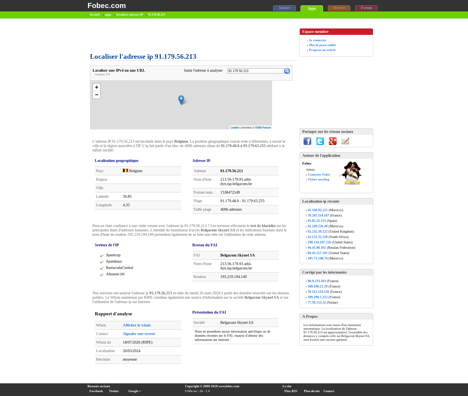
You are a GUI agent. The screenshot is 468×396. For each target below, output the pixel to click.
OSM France (263, 127)
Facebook (96, 391)
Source (284, 8)
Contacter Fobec (319, 174)
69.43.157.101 (318, 253)
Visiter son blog (318, 179)
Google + (134, 391)
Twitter (114, 391)
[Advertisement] (178, 36)
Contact (328, 391)
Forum (366, 8)
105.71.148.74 (318, 258)
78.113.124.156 (318, 292)
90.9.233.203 (317, 281)
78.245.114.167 (318, 215)
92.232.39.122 (318, 231)
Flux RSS (290, 391)
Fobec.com (107, 5)
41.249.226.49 (318, 226)
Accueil (94, 14)
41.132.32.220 (318, 237)
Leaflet (235, 127)
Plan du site (312, 391)
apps (108, 14)
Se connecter (317, 40)
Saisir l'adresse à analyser (203, 70)
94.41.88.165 (317, 247)
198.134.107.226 (319, 242)
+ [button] (96, 87)
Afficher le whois (137, 325)
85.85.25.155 (317, 221)
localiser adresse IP (129, 14)
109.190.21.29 (318, 286)
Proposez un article (322, 50)
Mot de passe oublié (322, 45)
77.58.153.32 (317, 302)
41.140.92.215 (318, 210)
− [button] (96, 95)
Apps (311, 8)
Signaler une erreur (139, 334)
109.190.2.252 (318, 297)
